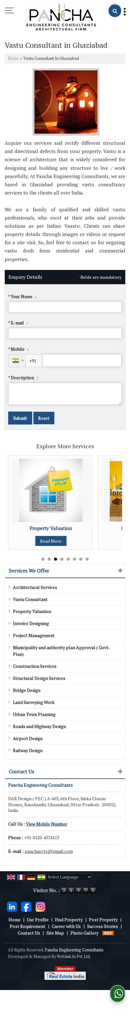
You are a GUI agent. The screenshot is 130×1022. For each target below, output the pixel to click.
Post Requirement (27, 926)
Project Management (34, 635)
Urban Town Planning (34, 714)
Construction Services (34, 666)
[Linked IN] (12, 906)
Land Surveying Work (34, 702)
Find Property (69, 920)
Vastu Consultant (30, 599)
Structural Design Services (39, 678)
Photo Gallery (84, 933)
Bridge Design (26, 690)
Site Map (55, 933)
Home (13, 58)
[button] (46, 824)
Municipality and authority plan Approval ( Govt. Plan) (61, 650)
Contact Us (29, 933)
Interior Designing (31, 623)
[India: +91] (17, 360)
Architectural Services (35, 587)
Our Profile (38, 920)
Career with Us (66, 926)
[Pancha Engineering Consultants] (61, 17)
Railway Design (28, 750)
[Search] (115, 10)
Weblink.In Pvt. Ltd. (74, 956)
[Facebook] (26, 906)
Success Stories (102, 926)
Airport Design (28, 738)
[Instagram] (40, 906)
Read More (24, 541)
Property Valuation (24, 528)
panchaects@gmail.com (49, 851)
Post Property (103, 920)
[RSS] (108, 933)
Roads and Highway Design (39, 726)
